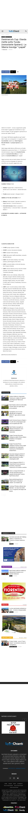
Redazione (5, 49)
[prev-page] (2, 495)
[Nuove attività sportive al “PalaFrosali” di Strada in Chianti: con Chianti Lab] (5, 481)
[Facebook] (10, 778)
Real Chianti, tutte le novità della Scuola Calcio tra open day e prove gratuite (17, 406)
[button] (2, 31)
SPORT (14, 783)
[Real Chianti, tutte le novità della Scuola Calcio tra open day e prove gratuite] (5, 406)
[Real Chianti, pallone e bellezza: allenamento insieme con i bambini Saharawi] (5, 572)
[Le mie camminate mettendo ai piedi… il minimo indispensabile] (5, 610)
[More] (17, 71)
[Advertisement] (14, 15)
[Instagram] (14, 778)
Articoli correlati (5, 392)
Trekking (11, 543)
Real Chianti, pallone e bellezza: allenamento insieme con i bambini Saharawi (17, 572)
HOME (5, 783)
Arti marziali (4, 489)
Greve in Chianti (8, 36)
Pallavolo (3, 423)
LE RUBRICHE (19, 783)
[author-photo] (14, 376)
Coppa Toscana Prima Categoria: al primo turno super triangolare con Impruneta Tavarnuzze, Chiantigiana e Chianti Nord (17, 447)
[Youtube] (17, 778)
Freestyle (25, 604)
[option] (14, 728)
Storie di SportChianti (18, 785)
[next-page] (5, 495)
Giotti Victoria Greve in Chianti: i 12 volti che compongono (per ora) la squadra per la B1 (17, 421)
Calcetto (7, 34)
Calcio (3, 399)
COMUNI (10, 783)
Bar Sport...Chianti (23, 637)
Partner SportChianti (14, 787)
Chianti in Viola (24, 566)
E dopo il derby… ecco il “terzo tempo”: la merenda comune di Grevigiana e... (17, 643)
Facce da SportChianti (8, 785)
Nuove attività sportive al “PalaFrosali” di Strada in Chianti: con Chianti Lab (16, 481)
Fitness (3, 482)
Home (2, 34)
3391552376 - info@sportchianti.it (16, 768)
